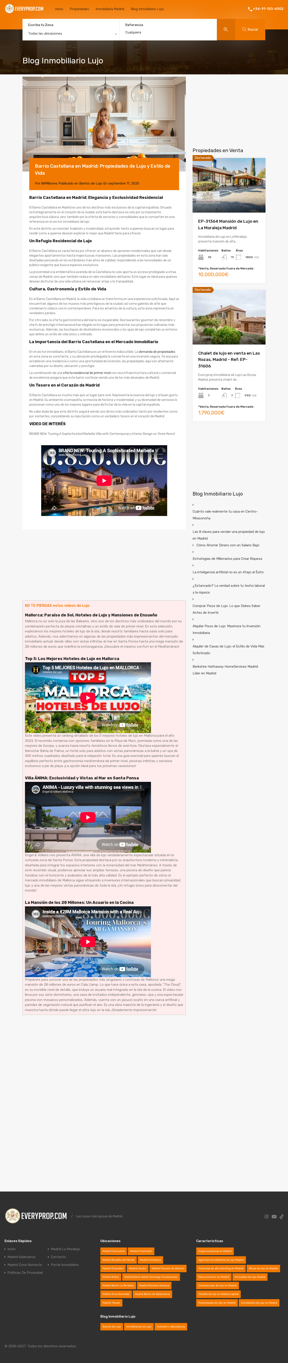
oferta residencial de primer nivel (87, 373)
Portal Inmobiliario (65, 1265)
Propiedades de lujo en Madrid (217, 1302)
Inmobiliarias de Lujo (138, 1326)
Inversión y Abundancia (171, 1326)
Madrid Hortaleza (150, 1259)
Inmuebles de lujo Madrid (250, 1277)
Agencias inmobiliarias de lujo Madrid (221, 1259)
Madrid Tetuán (111, 1302)
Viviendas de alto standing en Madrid (220, 1268)
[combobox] (70, 34)
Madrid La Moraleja (65, 1249)
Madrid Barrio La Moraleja (118, 1285)
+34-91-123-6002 (268, 9)
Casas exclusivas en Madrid (215, 1251)
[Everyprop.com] (24, 13)
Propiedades (79, 9)
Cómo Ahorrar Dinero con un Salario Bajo (227, 545)
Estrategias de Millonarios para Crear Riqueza (227, 559)
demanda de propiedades (157, 352)
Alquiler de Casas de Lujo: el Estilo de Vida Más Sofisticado (228, 649)
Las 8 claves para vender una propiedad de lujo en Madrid (229, 535)
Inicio (59, 9)
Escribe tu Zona (40, 25)
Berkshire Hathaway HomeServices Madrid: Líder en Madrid (226, 670)
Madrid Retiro (111, 1277)
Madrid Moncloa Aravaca (154, 1285)
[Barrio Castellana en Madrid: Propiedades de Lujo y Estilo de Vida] (104, 124)
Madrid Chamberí (113, 1268)
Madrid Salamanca (21, 1257)
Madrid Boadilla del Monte (119, 1259)
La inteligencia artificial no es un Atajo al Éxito (228, 572)
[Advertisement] (104, 565)
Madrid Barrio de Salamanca (152, 1294)
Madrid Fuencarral (114, 1251)
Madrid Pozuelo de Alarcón (168, 1268)
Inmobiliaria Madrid (110, 9)
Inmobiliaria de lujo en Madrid (259, 1302)
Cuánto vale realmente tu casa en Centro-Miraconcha (225, 514)
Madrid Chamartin (141, 1251)
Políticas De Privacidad (25, 1272)
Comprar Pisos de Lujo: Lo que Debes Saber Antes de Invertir (226, 609)
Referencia (134, 25)
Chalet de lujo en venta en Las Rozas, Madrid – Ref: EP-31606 (229, 360)
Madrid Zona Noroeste (24, 1265)
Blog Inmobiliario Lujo (147, 9)
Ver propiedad (229, 202)
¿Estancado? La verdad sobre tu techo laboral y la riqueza (229, 589)
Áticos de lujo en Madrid (263, 1268)
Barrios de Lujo (90, 183)
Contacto (58, 1257)
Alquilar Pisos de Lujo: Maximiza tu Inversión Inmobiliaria (227, 629)
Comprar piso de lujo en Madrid (217, 1285)
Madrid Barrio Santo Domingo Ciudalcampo (151, 1277)
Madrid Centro (137, 1268)
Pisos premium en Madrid (213, 1277)
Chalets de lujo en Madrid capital (218, 1294)
